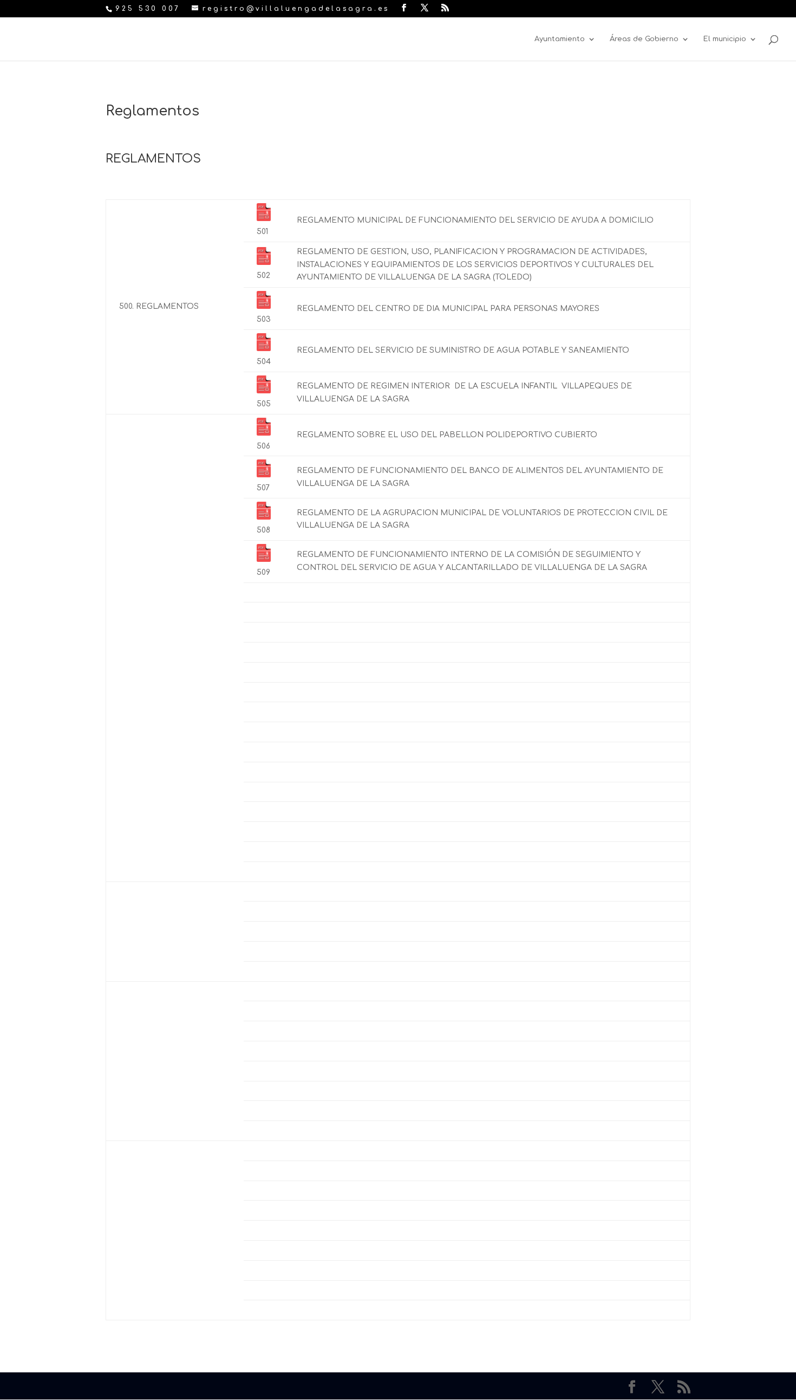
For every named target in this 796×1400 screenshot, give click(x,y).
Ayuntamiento (559, 39)
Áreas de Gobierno (644, 39)
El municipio (724, 39)
